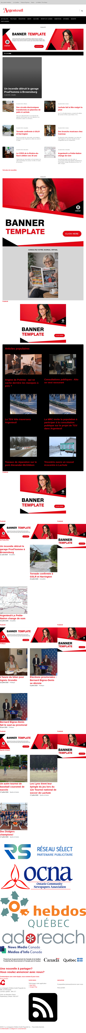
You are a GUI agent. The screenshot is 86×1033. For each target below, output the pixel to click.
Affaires (66, 19)
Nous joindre (61, 987)
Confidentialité (4, 1028)
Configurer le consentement (18, 1028)
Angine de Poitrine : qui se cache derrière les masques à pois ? (21, 382)
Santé (29, 19)
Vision (32, 2)
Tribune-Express (25, 2)
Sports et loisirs (46, 19)
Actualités (4, 19)
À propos (60, 984)
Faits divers (5, 21)
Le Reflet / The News (41, 2)
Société (73, 19)
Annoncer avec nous (77, 984)
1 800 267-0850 (4, 1003)
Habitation (57, 19)
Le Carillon (16, 2)
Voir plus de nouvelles (10, 170)
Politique (13, 19)
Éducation (22, 19)
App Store (33, 985)
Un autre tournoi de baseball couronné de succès (12, 786)
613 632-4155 (4, 1001)
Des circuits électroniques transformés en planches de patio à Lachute (28, 109)
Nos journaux (67, 984)
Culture (36, 19)
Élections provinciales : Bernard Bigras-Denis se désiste (43, 680)
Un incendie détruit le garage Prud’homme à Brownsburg (12, 549)
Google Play (33, 987)
